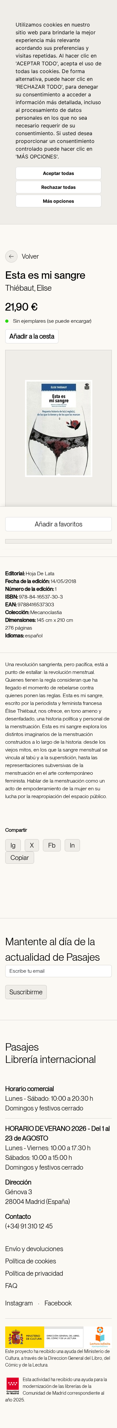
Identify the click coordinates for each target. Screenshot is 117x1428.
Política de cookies (30, 1261)
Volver (30, 256)
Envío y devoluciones (34, 1249)
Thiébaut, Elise (28, 288)
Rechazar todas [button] (58, 187)
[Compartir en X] (34, 845)
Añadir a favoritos (58, 524)
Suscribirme (26, 992)
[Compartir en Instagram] (15, 845)
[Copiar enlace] (21, 857)
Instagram (19, 1303)
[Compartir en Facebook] (54, 845)
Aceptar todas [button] (58, 173)
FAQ (11, 1286)
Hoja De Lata (40, 573)
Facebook (58, 1303)
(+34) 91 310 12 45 (29, 1226)
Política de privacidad (34, 1273)
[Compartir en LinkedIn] (74, 845)
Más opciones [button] (58, 201)
